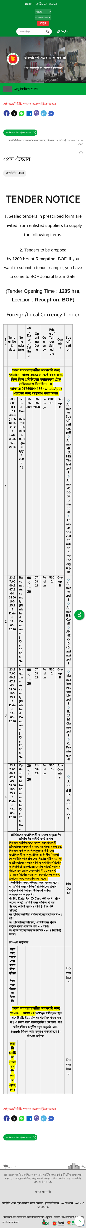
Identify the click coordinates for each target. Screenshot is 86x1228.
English (65, 31)
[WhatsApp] (22, 115)
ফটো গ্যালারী (43, 1192)
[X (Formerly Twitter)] (14, 115)
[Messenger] (51, 115)
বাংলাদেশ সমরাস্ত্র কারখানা (45, 58)
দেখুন (43, 23)
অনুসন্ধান (47, 31)
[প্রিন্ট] (81, 153)
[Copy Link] (44, 115)
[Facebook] (7, 115)
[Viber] (36, 113)
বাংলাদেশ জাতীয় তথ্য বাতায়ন (40, 4)
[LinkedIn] (29, 115)
